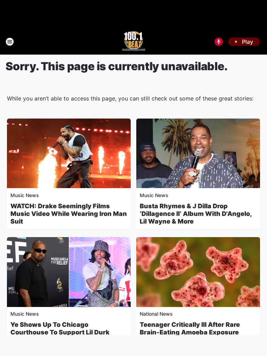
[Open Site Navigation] (10, 42)
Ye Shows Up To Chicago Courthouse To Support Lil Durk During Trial (60, 332)
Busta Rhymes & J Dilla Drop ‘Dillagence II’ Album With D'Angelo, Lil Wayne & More (196, 213)
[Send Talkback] (219, 42)
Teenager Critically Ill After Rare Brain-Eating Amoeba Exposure (190, 328)
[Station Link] (133, 42)
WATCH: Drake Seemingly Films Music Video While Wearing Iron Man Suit (68, 213)
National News (156, 314)
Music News (24, 195)
